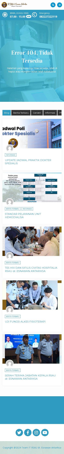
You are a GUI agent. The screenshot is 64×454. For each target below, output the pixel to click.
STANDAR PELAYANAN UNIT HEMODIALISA (23, 215)
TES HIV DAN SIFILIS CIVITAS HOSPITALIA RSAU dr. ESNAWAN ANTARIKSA (31, 269)
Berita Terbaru (21, 112)
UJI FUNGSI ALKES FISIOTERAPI (25, 321)
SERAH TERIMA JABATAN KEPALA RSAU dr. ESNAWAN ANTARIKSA (30, 377)
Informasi (50, 112)
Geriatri (37, 112)
